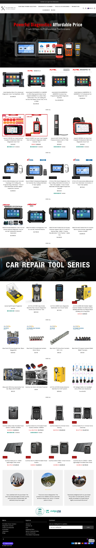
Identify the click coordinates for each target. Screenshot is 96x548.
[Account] (85, 8)
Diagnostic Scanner (8, 526)
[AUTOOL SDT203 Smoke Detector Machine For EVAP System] (60, 374)
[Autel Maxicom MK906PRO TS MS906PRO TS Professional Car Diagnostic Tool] (83, 79)
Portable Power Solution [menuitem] (27, 6)
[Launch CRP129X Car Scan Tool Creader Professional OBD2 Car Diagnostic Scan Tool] (83, 125)
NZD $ (91, 8)
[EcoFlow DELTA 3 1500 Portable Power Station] (36, 448)
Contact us (29, 526)
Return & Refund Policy (32, 531)
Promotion (5, 529)
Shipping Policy (30, 529)
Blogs (3, 533)
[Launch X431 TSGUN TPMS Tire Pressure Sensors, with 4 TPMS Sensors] (60, 125)
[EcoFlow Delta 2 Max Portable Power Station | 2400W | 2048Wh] (13, 413)
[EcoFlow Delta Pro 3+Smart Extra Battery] (60, 413)
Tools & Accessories (8, 527)
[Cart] (94, 8)
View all (48, 110)
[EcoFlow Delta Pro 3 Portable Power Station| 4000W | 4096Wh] (36, 413)
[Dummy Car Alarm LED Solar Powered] (36, 374)
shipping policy (53, 1)
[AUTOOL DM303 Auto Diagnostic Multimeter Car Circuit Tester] (60, 293)
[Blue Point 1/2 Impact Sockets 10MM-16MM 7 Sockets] (83, 335)
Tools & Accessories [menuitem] (62, 6)
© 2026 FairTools (7, 545)
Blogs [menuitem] (53, 10)
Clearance (5, 531)
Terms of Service (30, 533)
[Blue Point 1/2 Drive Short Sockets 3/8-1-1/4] (60, 335)
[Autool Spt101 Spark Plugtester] (13, 293)
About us (28, 524)
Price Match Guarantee (32, 535)
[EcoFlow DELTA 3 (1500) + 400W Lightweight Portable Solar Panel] (83, 448)
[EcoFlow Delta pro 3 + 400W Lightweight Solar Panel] (13, 448)
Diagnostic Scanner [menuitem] (45, 6)
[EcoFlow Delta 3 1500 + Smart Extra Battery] (60, 448)
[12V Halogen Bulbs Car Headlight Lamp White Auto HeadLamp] (83, 374)
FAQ (27, 527)
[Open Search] (83, 8)
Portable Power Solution (9, 524)
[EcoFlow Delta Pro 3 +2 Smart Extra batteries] (83, 413)
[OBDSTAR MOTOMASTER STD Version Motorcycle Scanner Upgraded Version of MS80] (83, 215)
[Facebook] (3, 539)
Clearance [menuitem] (46, 10)
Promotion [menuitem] (75, 6)
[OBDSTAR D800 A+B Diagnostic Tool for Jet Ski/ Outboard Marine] (36, 215)
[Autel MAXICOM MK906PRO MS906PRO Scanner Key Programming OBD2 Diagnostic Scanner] (60, 79)
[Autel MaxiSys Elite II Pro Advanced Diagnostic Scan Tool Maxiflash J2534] (13, 79)
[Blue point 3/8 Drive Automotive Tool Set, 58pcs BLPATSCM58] (13, 374)
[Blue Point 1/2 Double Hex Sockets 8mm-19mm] (36, 335)
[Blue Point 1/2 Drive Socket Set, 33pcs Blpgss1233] (13, 335)
